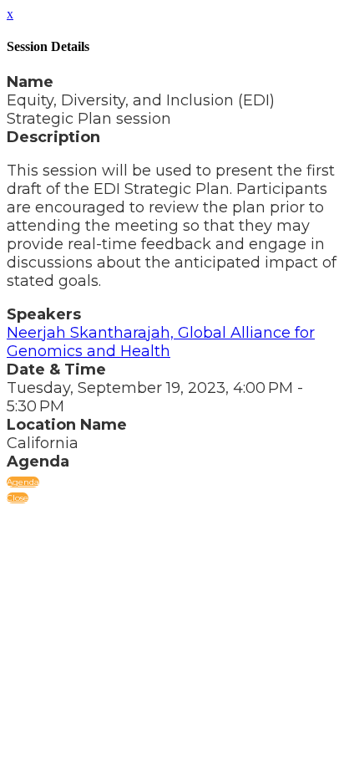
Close (17, 497)
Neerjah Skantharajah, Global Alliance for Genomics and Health (161, 342)
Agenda (23, 482)
